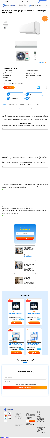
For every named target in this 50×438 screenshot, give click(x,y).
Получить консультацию (25, 387)
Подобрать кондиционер (25, 238)
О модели (21, 319)
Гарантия (24, 1)
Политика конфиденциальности (30, 424)
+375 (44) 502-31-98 (40, 421)
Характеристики (13, 104)
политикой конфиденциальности (30, 384)
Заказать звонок (42, 1)
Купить (9, 87)
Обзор (4, 104)
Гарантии (29, 104)
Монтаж (36, 104)
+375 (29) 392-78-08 (40, 418)
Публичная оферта (29, 425)
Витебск (7, 1)
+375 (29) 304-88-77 (36, 5)
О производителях (31, 1)
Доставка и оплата (17, 1)
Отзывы (22, 104)
